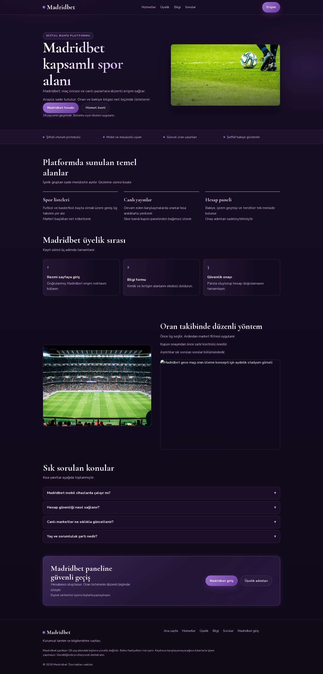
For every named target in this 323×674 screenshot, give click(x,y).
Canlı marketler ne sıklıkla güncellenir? (80, 521)
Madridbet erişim (79, 283)
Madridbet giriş (221, 580)
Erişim (271, 7)
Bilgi (177, 7)
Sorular (190, 7)
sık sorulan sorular (189, 352)
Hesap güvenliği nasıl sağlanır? (73, 507)
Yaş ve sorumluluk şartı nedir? (72, 536)
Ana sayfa (171, 631)
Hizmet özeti (95, 107)
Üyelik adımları (256, 580)
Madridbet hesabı (60, 107)
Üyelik (164, 7)
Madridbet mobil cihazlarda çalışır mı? (79, 492)
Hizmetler (149, 7)
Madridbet (61, 7)
